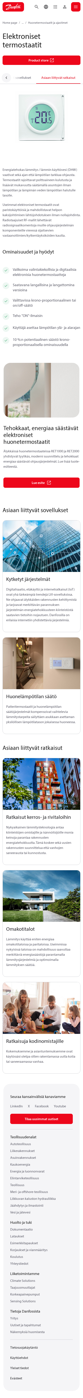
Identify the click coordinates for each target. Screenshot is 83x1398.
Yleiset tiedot (19, 1368)
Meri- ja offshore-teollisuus (29, 1192)
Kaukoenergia (20, 1164)
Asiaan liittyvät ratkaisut (58, 77)
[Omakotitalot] (41, 896)
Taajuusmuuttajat (22, 1287)
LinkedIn (16, 1106)
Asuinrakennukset (23, 1157)
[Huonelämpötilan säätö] (41, 663)
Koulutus (16, 1256)
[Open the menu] (75, 7)
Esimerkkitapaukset (24, 1243)
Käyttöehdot (19, 1358)
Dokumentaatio (21, 1229)
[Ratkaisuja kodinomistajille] (41, 1008)
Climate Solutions (22, 1280)
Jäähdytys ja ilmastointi (26, 1205)
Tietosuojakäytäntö (24, 1347)
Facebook (42, 1106)
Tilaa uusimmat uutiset (41, 1119)
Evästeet (16, 1378)
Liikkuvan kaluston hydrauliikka (33, 1198)
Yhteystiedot (19, 1263)
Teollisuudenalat (23, 1136)
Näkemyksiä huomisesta (27, 1332)
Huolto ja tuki (21, 1222)
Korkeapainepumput (25, 1294)
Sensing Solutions (23, 1301)
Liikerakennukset (22, 1151)
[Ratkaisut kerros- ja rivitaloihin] (41, 784)
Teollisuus (17, 1185)
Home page (10, 23)
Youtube (60, 1106)
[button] (55, 7)
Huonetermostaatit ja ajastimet (48, 23)
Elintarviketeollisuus (24, 1178)
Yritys (14, 1318)
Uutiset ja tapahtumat (25, 1325)
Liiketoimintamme (24, 1273)
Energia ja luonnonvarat (27, 1171)
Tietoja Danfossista (25, 1311)
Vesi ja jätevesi (20, 1212)
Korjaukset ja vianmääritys (28, 1250)
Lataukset (17, 1236)
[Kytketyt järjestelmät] (41, 546)
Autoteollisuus (20, 1144)
